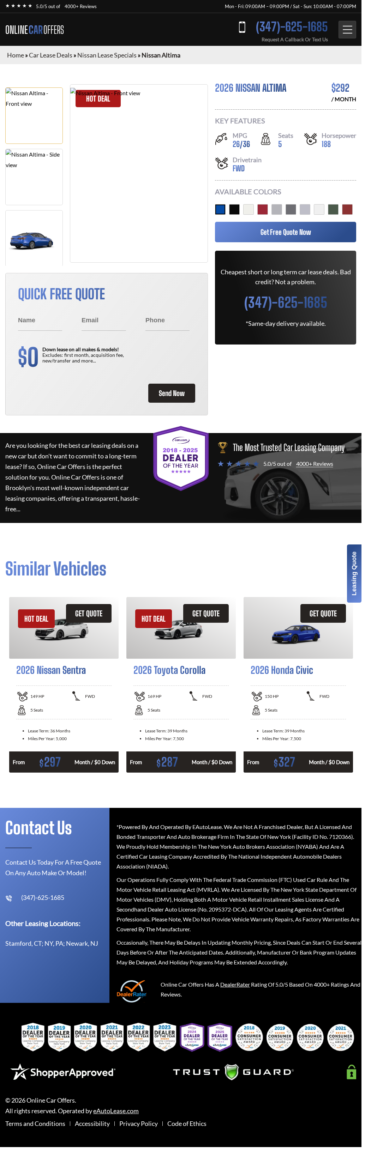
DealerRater (235, 984)
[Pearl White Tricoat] (248, 209)
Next (361, 684)
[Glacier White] (319, 209)
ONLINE (34, 29)
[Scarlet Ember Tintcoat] (263, 209)
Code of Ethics (187, 1123)
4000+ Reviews (81, 6)
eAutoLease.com (116, 1111)
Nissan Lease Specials (107, 55)
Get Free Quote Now (286, 232)
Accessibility (92, 1123)
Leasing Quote (354, 574)
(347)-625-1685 (292, 26)
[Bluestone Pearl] (220, 209)
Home (15, 55)
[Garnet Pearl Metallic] (347, 209)
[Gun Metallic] (291, 209)
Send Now (172, 393)
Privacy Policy (138, 1123)
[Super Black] (234, 209)
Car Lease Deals (50, 55)
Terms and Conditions (35, 1123)
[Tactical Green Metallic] (333, 209)
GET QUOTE (88, 613)
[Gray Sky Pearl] (305, 209)
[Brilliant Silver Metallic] (277, 209)
